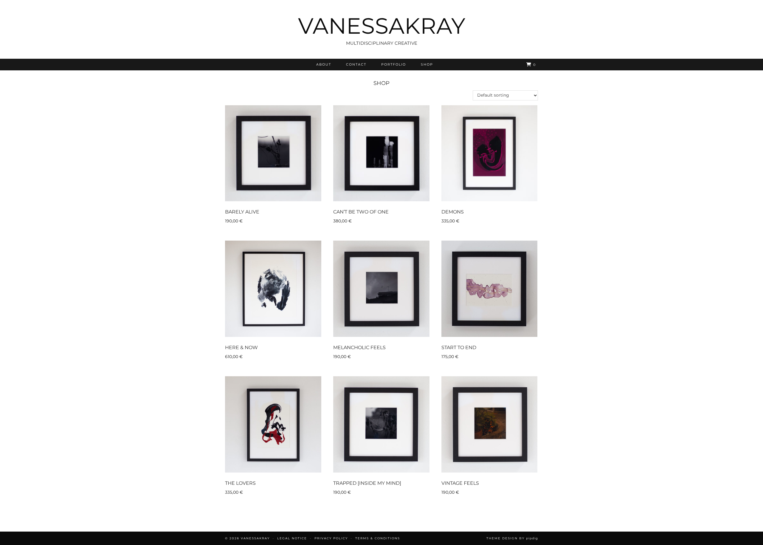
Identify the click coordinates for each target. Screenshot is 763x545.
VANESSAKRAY (381, 25)
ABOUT (323, 64)
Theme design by (512, 538)
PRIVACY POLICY (331, 538)
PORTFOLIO (393, 64)
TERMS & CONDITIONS (377, 538)
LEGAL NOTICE (292, 538)
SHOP (427, 64)
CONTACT (356, 64)
